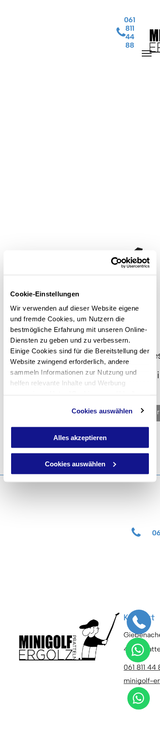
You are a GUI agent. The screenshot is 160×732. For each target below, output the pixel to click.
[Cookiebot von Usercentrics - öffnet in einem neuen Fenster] (113, 262)
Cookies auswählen (102, 410)
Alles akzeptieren (80, 437)
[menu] (147, 53)
